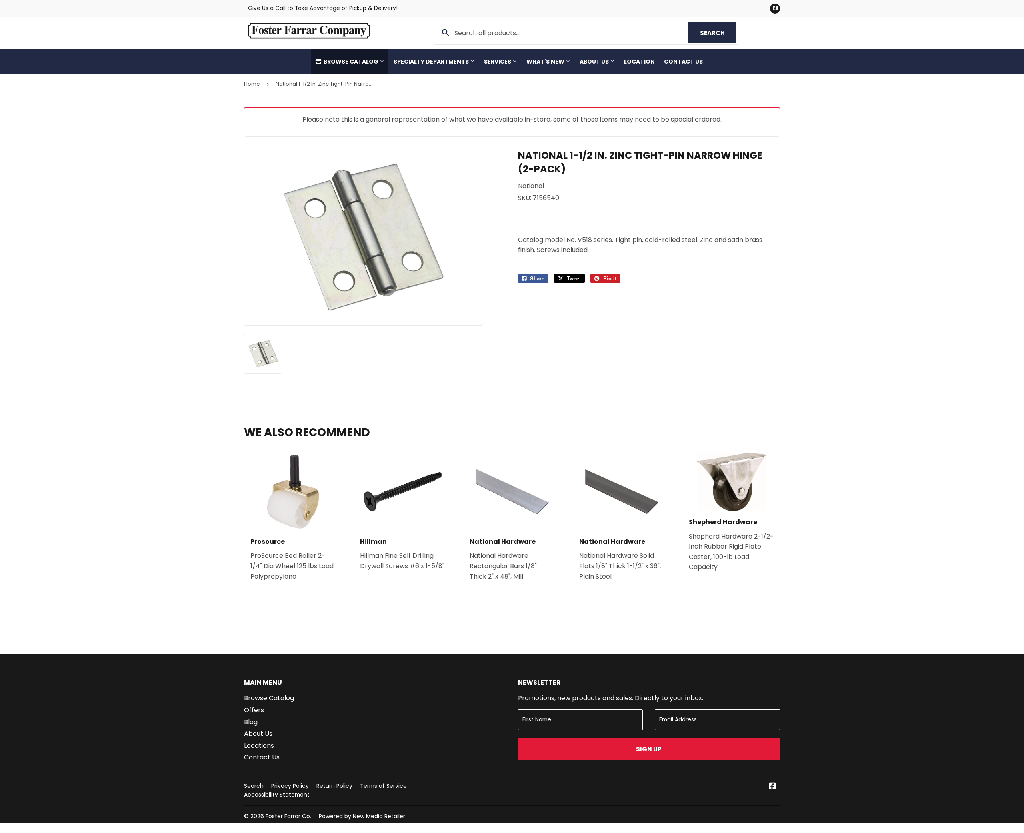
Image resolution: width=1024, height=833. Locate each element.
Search (718, 33)
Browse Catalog (351, 62)
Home (252, 84)
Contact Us (683, 62)
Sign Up (649, 749)
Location (639, 62)
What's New (546, 62)
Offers (254, 710)
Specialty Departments (432, 62)
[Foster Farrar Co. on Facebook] (772, 786)
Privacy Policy (290, 786)
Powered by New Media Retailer (362, 816)
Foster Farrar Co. (288, 816)
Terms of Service (383, 786)
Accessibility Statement (277, 795)
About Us (595, 62)
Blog (251, 722)
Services (498, 62)
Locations (259, 745)
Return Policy (334, 786)
